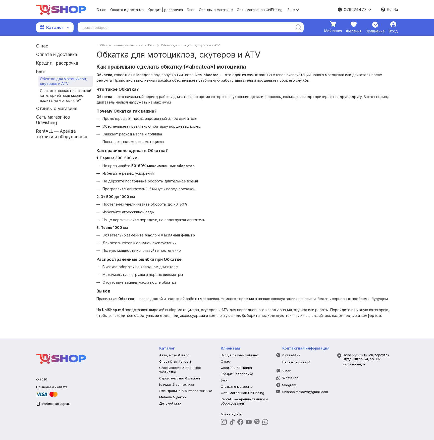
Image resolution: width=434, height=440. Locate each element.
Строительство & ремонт (179, 378)
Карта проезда (354, 364)
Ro (389, 9)
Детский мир (170, 403)
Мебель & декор (172, 397)
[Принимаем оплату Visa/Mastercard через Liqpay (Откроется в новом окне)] (47, 394)
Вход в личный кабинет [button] (239, 355)
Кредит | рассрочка (165, 10)
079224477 (355, 10)
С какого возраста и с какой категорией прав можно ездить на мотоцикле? (65, 95)
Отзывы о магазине (216, 10)
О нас (101, 10)
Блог (191, 10)
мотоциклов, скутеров (198, 310)
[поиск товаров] (299, 27)
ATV (225, 310)
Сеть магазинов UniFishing (260, 10)
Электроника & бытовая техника (185, 391)
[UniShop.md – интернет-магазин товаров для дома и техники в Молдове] (61, 358)
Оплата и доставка (127, 10)
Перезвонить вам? (296, 362)
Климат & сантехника (176, 384)
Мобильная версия (56, 404)
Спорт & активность (175, 361)
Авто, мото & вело (174, 355)
